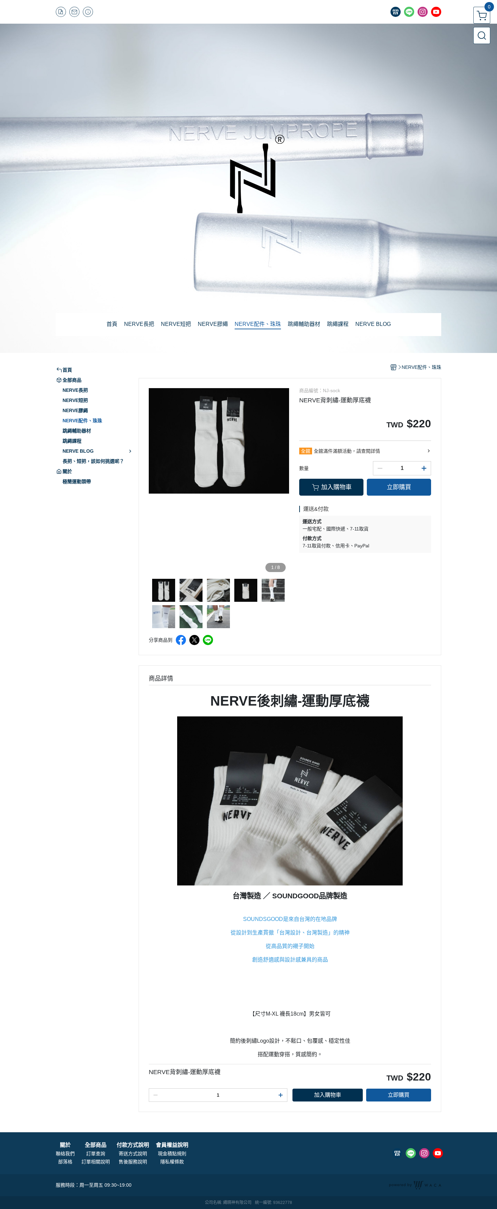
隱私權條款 (172, 1161)
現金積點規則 (172, 1153)
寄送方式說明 (133, 1153)
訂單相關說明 (95, 1161)
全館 (305, 451)
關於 (65, 1145)
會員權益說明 (172, 1145)
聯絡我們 (65, 1153)
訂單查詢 (95, 1153)
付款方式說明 (133, 1145)
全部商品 (95, 1145)
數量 (304, 468)
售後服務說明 (133, 1161)
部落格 (65, 1161)
